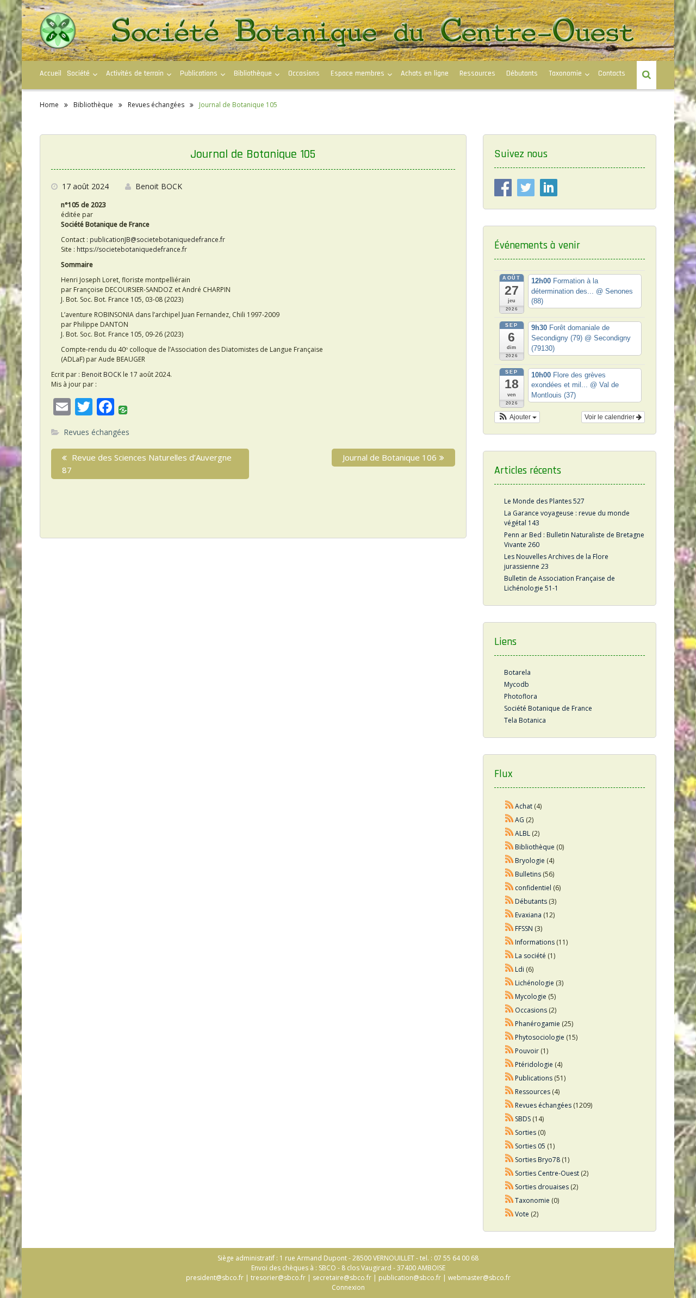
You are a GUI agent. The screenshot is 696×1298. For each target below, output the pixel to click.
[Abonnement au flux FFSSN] (509, 928)
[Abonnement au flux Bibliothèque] (509, 847)
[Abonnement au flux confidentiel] (509, 887)
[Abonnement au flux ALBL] (509, 833)
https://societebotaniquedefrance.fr (132, 249)
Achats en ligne (425, 73)
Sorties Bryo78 (537, 1159)
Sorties (525, 1132)
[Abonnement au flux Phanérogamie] (509, 1023)
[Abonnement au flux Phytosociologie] (509, 1037)
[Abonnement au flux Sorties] (509, 1132)
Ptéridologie (534, 1064)
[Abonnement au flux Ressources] (509, 1091)
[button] (517, 417)
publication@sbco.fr (409, 1277)
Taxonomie (565, 73)
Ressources (477, 73)
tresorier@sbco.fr (278, 1277)
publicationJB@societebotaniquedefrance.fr (157, 239)
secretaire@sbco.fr (342, 1277)
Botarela (517, 672)
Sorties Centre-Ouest (547, 1173)
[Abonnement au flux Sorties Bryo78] (509, 1159)
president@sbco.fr (215, 1277)
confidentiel (533, 887)
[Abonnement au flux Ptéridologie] (509, 1064)
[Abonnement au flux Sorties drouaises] (509, 1186)
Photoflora (520, 696)
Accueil (50, 73)
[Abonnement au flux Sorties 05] (509, 1146)
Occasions (304, 73)
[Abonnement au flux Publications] (509, 1078)
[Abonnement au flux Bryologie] (509, 860)
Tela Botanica (525, 720)
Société (78, 73)
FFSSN (524, 928)
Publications (533, 1078)
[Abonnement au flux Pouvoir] (509, 1050)
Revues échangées (96, 432)
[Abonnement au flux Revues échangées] (509, 1105)
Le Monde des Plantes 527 (544, 501)
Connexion (348, 1287)
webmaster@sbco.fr (479, 1277)
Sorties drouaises (542, 1186)
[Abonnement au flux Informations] (509, 942)
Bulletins (528, 874)
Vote (522, 1214)
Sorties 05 (530, 1146)
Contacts (611, 73)
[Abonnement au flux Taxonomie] (509, 1200)
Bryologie (530, 860)
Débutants (522, 73)
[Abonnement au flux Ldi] (509, 969)
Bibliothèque (253, 73)
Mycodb (516, 684)
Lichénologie (534, 983)
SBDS (523, 1118)
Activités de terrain (135, 73)
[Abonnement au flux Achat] (509, 806)
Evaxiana (528, 915)
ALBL (522, 833)
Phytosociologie (539, 1037)
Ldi (519, 969)
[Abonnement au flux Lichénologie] (509, 983)
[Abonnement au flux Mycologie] (509, 996)
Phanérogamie (537, 1023)
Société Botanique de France (548, 708)
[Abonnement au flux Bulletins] (509, 874)
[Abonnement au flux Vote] (509, 1214)
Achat (523, 806)
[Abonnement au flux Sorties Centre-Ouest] (509, 1173)
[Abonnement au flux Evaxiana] (509, 915)
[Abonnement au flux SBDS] (509, 1118)
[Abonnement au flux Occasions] (509, 1010)
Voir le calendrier (610, 417)
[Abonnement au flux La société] (509, 955)
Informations (535, 942)
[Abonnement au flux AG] (509, 819)
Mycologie (530, 996)
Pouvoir (527, 1050)
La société (530, 955)
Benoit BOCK (158, 186)
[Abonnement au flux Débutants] (509, 901)
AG (519, 819)
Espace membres (357, 73)
